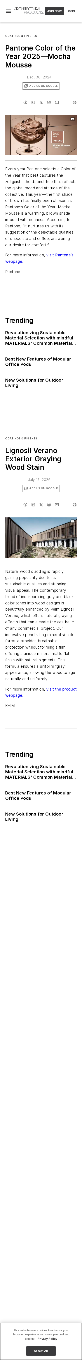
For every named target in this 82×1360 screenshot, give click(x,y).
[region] (41, 1341)
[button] (8, 11)
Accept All (41, 1351)
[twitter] (41, 102)
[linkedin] (33, 102)
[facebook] (25, 102)
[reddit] (49, 102)
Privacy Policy (47, 1338)
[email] (57, 102)
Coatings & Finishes (21, 36)
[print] (74, 102)
